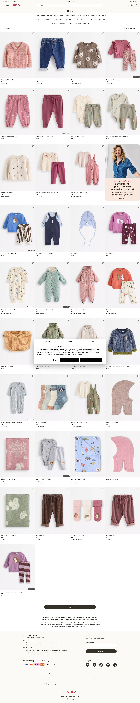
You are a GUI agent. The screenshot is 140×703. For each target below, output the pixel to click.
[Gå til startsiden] (16, 5)
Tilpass (54, 360)
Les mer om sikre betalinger (42, 661)
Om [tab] (93, 341)
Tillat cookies (91, 360)
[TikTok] (101, 665)
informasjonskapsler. (77, 354)
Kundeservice (6, 1)
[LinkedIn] (115, 665)
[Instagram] (87, 665)
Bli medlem (122, 198)
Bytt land (71, 699)
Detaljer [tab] (70, 341)
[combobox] (70, 5)
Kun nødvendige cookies (69, 360)
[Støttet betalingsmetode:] (54, 664)
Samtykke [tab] (47, 341)
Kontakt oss (64, 696)
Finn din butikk (14, 1)
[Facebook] (94, 665)
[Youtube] (108, 665)
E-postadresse (90, 642)
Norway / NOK (133, 1)
